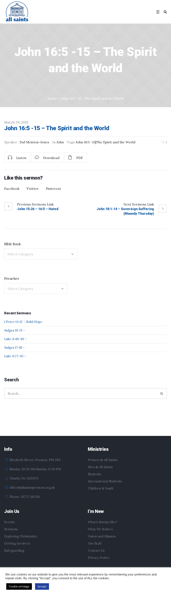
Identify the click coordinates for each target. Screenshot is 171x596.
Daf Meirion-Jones (34, 142)
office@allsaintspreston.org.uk (32, 487)
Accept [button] (42, 586)
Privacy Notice (99, 558)
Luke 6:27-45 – (15, 356)
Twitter (32, 188)
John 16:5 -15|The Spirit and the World (105, 142)
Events (9, 522)
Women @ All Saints (102, 460)
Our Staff (95, 543)
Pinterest (53, 188)
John (60, 142)
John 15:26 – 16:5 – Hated (37, 209)
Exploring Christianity (20, 536)
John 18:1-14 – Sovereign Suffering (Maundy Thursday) (125, 211)
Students (94, 474)
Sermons (11, 529)
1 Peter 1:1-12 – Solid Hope (23, 322)
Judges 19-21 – (14, 330)
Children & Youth (100, 488)
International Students (105, 481)
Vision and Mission (102, 536)
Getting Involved (17, 543)
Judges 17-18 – (14, 347)
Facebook (11, 188)
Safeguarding (14, 550)
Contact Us (96, 550)
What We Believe (100, 529)
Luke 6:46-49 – (15, 339)
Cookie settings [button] (19, 586)
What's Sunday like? (102, 522)
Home (52, 98)
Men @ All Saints (100, 467)
